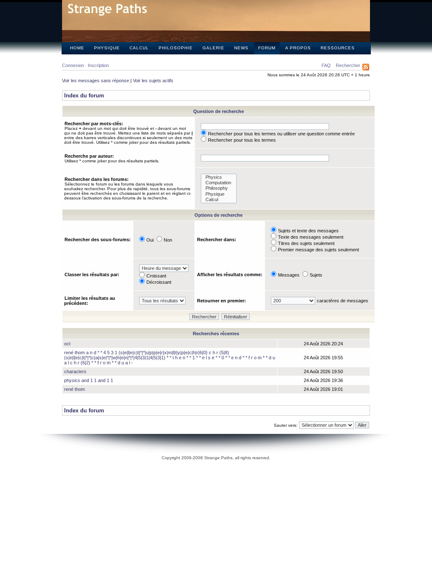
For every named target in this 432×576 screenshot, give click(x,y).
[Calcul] (219, 199)
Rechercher (348, 65)
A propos (298, 48)
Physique (107, 48)
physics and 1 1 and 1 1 (88, 380)
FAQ (326, 65)
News (241, 48)
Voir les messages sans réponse (95, 80)
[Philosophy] (219, 188)
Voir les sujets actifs (153, 80)
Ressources (338, 48)
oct (67, 343)
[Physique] (219, 194)
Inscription (98, 65)
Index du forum (84, 95)
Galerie (213, 48)
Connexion (73, 65)
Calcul (139, 48)
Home (77, 48)
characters (75, 371)
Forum (266, 48)
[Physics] (219, 177)
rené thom (74, 389)
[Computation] (219, 183)
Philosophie (176, 48)
